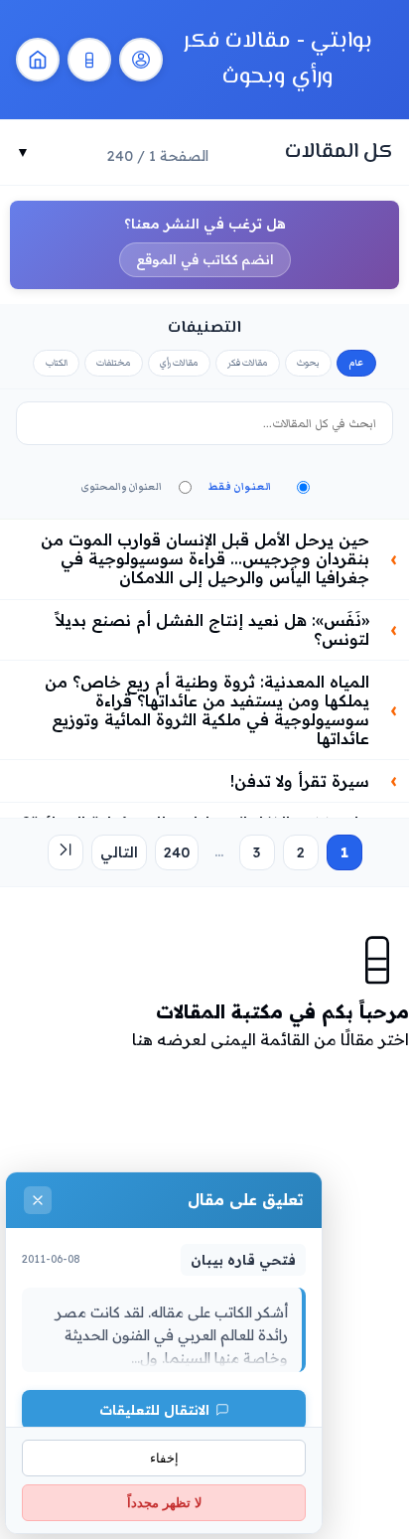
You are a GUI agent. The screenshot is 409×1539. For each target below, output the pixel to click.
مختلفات (113, 363)
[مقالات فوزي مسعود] (141, 59)
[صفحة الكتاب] (89, 59)
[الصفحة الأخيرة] (65, 852)
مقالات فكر (247, 363)
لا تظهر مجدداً (164, 1502)
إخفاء (164, 1458)
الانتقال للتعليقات (154, 1409)
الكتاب (57, 363)
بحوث (308, 363)
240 (177, 852)
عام (355, 363)
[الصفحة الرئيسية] (38, 59)
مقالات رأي (179, 363)
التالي (119, 852)
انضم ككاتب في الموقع (205, 259)
